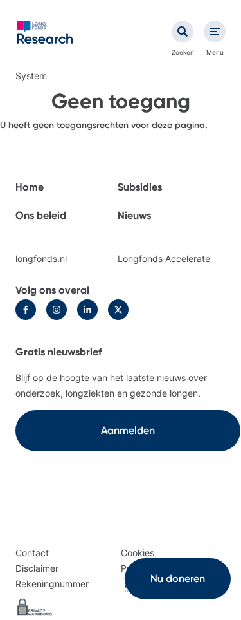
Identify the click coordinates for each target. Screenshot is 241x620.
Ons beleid (40, 215)
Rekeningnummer (52, 583)
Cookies (137, 552)
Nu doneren (177, 578)
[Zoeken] (182, 31)
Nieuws (134, 215)
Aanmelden (128, 430)
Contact (32, 552)
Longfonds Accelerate (164, 258)
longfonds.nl (41, 258)
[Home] (45, 32)
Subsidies (140, 187)
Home (29, 187)
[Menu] (215, 31)
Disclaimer (36, 568)
